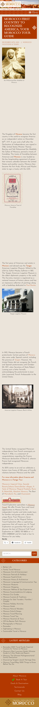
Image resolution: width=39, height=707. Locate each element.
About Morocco (19, 676)
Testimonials (19, 687)
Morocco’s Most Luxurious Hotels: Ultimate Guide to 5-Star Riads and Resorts (19, 652)
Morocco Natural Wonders (13, 609)
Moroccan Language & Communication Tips (20, 582)
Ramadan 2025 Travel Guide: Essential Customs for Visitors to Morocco (18, 648)
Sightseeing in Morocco (12, 629)
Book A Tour (21, 680)
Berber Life (7, 567)
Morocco (18, 134)
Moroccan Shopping (11, 587)
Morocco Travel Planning (12, 614)
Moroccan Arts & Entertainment (15, 572)
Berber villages (26, 487)
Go (34, 553)
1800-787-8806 (17, 9)
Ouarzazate (25, 494)
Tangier (29, 266)
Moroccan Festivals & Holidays (14, 574)
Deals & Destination (19, 683)
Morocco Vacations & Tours (13, 619)
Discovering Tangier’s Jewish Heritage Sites (19, 660)
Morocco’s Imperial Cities (12, 484)
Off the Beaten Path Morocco (14, 621)
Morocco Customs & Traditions (14, 597)
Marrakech (8, 494)
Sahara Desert (14, 487)
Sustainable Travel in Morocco (14, 631)
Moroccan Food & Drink (12, 577)
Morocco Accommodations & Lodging (17, 592)
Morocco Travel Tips (10, 616)
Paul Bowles (31, 285)
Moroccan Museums (10, 584)
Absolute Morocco (20, 492)
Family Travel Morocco (11, 569)
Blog (20, 695)
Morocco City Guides (11, 594)
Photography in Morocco (12, 624)
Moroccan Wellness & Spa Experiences (17, 589)
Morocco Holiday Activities (13, 604)
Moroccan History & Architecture (15, 579)
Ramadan (7, 626)
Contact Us (19, 691)
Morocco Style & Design (12, 611)
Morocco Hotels (9, 606)
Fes (15, 494)
